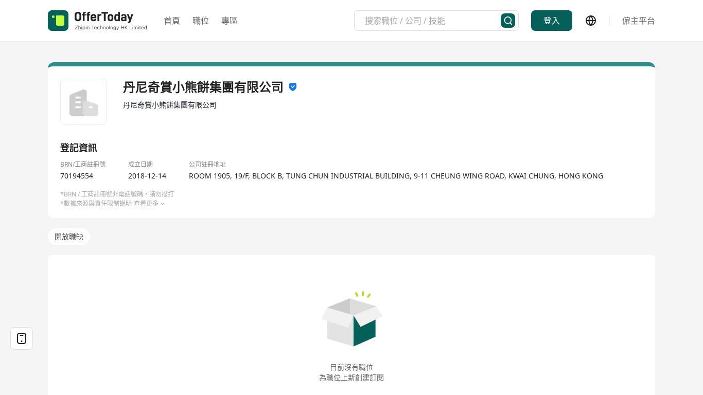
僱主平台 (638, 20)
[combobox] (433, 20)
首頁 (172, 20)
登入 (551, 20)
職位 (200, 20)
